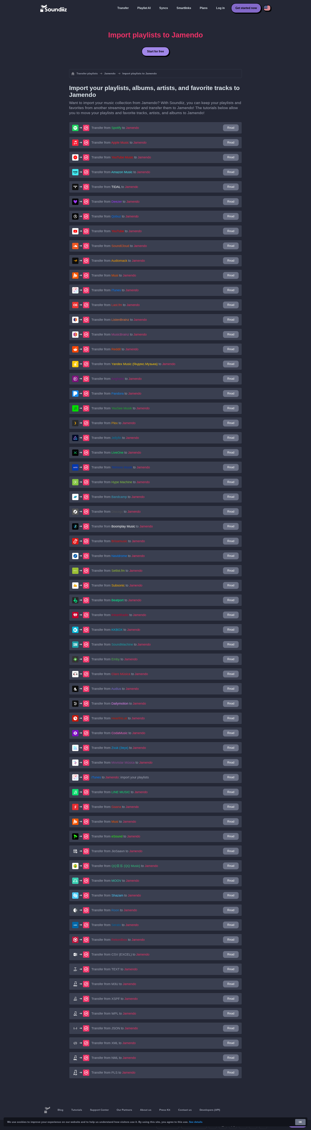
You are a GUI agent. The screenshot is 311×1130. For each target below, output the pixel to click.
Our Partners (124, 1109)
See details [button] (195, 1121)
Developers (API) (210, 1109)
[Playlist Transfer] (53, 8)
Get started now (246, 8)
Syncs (163, 8)
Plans (204, 8)
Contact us (185, 1109)
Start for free (155, 51)
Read (230, 127)
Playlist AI (144, 8)
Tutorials (76, 1109)
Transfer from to (115, 128)
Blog (60, 1109)
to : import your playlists (120, 777)
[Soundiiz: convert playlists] (47, 1110)
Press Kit (164, 1109)
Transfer (123, 8)
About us (145, 1109)
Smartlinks (184, 8)
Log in (220, 8)
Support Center (99, 1109)
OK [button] (300, 1122)
